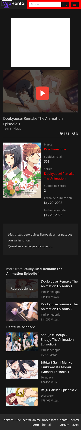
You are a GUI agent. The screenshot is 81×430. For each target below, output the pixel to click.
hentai (26, 420)
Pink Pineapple (55, 149)
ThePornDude (11, 420)
